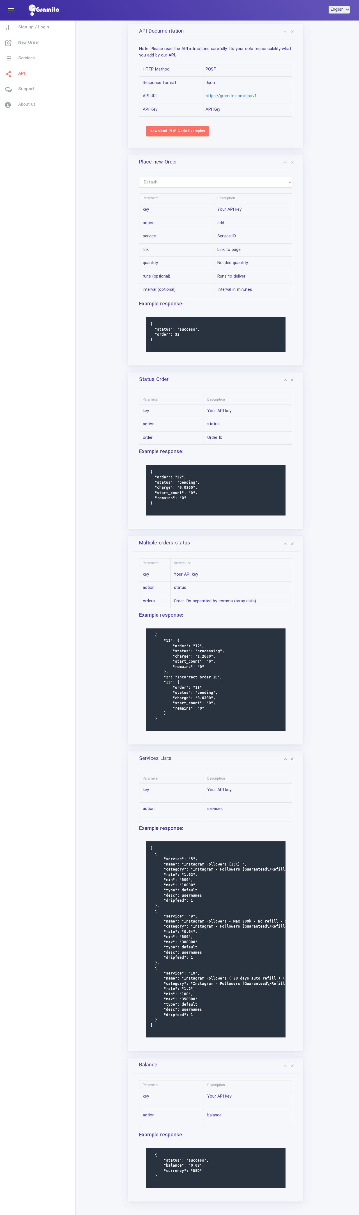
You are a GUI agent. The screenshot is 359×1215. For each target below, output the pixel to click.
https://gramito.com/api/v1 (231, 96)
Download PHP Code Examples (177, 131)
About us (27, 105)
